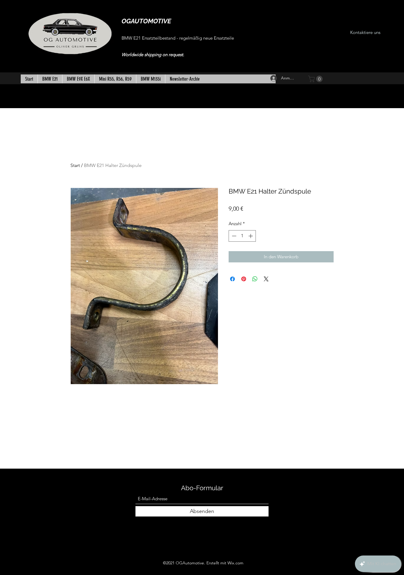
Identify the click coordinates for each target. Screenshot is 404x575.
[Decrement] (233, 235)
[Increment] (251, 235)
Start (75, 165)
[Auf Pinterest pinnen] (243, 278)
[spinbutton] (242, 235)
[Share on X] (266, 278)
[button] (316, 79)
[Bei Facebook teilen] (232, 278)
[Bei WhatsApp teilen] (254, 278)
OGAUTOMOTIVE (146, 21)
